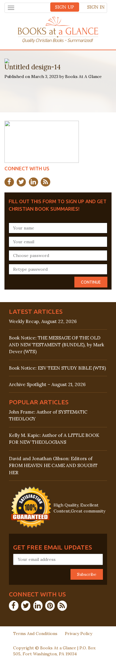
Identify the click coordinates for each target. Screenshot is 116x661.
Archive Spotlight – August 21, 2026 (47, 384)
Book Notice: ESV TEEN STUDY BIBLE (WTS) (57, 368)
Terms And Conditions (35, 633)
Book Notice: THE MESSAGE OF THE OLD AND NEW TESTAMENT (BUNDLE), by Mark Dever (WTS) (56, 344)
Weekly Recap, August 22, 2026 (43, 321)
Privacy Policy (78, 633)
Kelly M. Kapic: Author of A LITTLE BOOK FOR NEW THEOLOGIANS (54, 438)
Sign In (96, 7)
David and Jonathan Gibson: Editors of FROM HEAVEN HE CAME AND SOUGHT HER (53, 465)
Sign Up (64, 7)
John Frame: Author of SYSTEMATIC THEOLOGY (48, 415)
